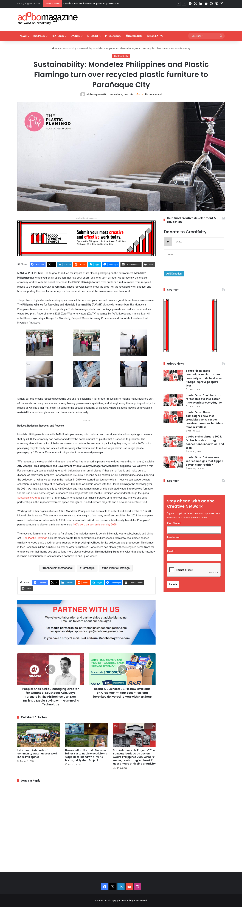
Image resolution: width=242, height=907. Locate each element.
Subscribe (135, 36)
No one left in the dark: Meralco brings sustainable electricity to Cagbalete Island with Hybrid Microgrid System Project (86, 755)
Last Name (174, 537)
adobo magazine (94, 94)
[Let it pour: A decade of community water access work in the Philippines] (38, 735)
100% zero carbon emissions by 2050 (95, 524)
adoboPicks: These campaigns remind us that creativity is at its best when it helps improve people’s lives (204, 378)
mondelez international (58, 568)
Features (58, 36)
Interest (92, 36)
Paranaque (88, 568)
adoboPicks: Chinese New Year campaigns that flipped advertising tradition (204, 461)
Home (57, 48)
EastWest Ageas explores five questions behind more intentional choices (100, 3)
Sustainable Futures (28, 497)
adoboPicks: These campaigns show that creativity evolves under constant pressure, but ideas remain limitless (205, 419)
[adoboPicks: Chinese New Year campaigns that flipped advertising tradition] (173, 462)
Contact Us (100, 900)
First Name (174, 523)
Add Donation (174, 273)
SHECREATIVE (155, 36)
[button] (39, 345)
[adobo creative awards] (86, 238)
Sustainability (69, 48)
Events (75, 36)
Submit (173, 584)
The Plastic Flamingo (35, 538)
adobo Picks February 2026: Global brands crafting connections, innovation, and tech (205, 442)
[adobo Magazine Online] (47, 18)
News (23, 36)
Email (171, 551)
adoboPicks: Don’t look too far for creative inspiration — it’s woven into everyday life (204, 398)
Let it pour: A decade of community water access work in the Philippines (37, 753)
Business (39, 36)
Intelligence (113, 36)
